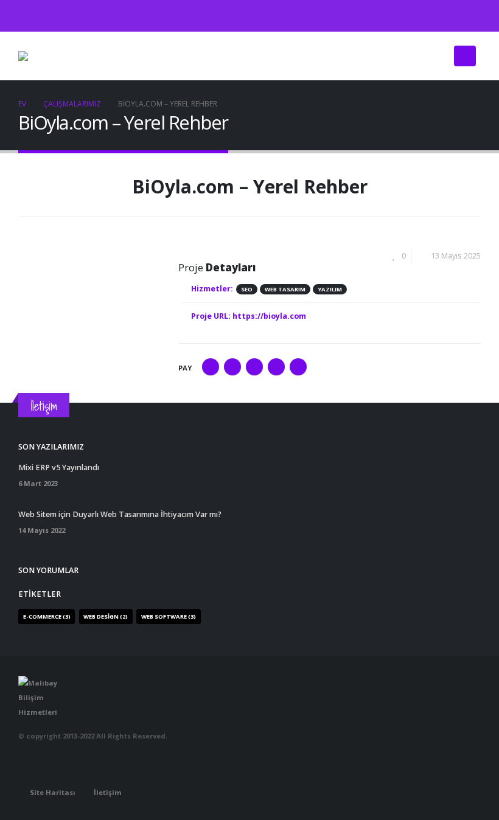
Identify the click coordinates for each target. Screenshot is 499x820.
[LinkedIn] (471, 15)
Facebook (210, 366)
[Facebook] (431, 15)
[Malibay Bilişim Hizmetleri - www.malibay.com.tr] (48, 56)
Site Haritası (52, 792)
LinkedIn (254, 366)
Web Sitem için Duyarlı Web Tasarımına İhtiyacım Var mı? (120, 514)
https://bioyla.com (269, 316)
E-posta (298, 366)
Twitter (232, 366)
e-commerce (47, 616)
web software (168, 616)
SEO (247, 289)
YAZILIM (330, 289)
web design (105, 616)
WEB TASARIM (285, 289)
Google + (276, 366)
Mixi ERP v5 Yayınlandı (58, 467)
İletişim (108, 792)
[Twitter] (451, 15)
